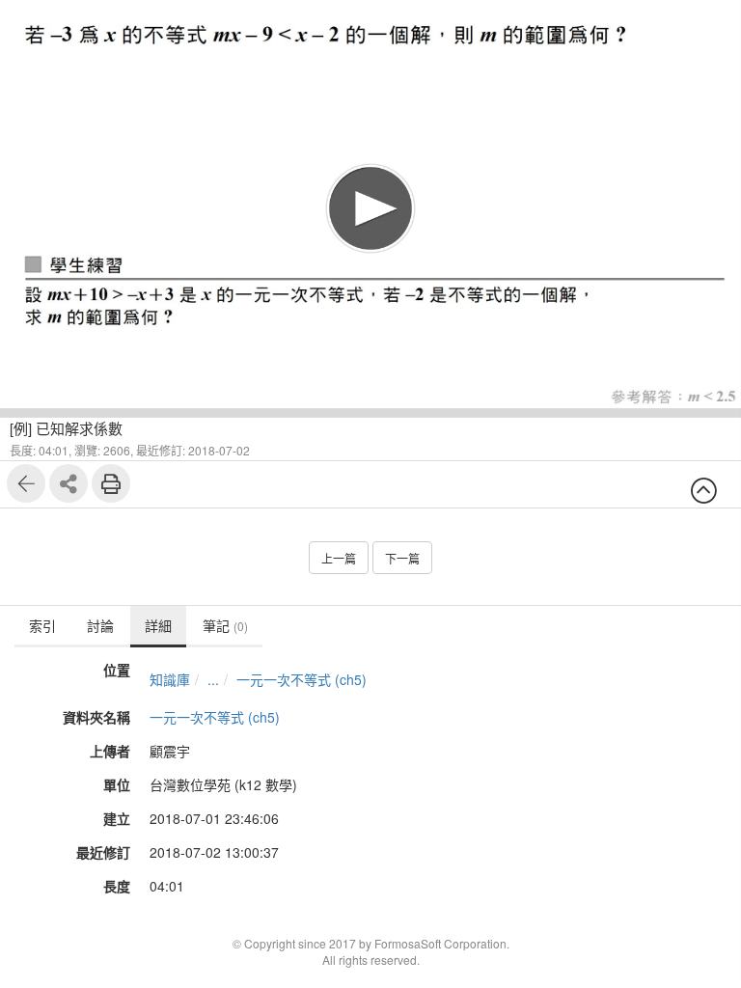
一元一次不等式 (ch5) (301, 679)
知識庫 (170, 679)
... (213, 679)
